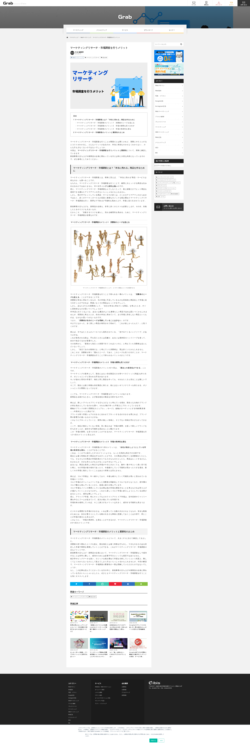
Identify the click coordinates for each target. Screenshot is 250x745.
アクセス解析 (159, 116)
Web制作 (158, 90)
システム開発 (98, 692)
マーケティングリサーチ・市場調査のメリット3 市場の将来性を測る (103, 129)
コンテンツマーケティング (164, 183)
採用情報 (124, 695)
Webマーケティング (86, 37)
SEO (156, 147)
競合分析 (104, 57)
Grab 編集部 (79, 52)
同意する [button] (153, 740)
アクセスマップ (126, 692)
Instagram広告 (160, 106)
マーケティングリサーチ (92, 57)
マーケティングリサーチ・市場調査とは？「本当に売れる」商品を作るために (104, 120)
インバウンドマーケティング (165, 177)
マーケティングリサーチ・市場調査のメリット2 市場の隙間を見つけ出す (105, 126)
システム (177, 183)
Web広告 (158, 137)
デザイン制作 (98, 695)
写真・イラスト (160, 96)
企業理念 (124, 687)
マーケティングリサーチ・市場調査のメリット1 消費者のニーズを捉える (105, 123)
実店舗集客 (175, 194)
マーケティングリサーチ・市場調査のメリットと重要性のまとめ (99, 132)
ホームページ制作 (99, 689)
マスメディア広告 (99, 700)
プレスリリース (160, 122)
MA (156, 153)
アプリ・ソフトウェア (101, 703)
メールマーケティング (163, 194)
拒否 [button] (161, 740)
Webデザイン (160, 85)
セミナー (172, 30)
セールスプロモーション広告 (102, 698)
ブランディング (161, 185)
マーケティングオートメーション (166, 188)
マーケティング (78, 30)
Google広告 (159, 101)
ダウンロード (148, 30)
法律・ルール (160, 196)
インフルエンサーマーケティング (166, 180)
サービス (125, 30)
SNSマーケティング (162, 132)
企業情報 (124, 689)
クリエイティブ (101, 30)
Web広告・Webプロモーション (103, 687)
